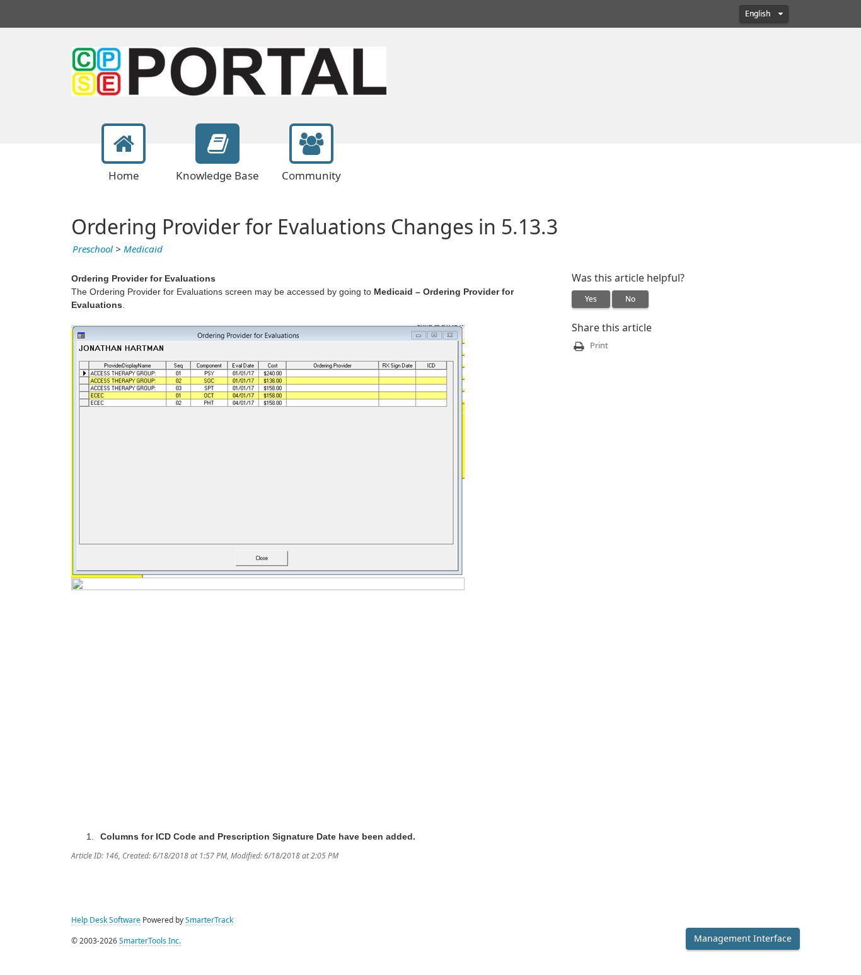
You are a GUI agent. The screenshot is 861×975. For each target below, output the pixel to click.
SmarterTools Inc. (150, 941)
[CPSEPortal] (228, 69)
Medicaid (143, 249)
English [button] (758, 13)
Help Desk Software (106, 920)
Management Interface (743, 938)
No (630, 299)
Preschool (92, 249)
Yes (591, 299)
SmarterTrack (209, 920)
